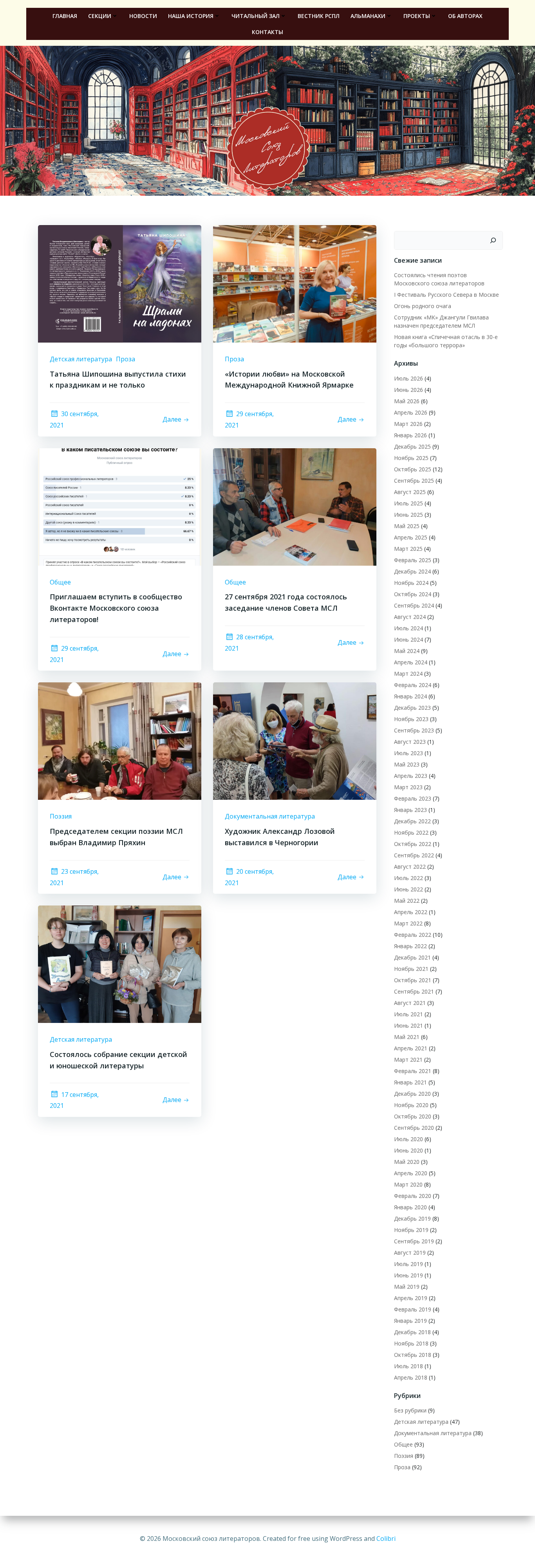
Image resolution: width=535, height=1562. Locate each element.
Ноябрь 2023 (411, 719)
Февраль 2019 (412, 1309)
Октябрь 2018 (412, 1354)
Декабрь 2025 (412, 446)
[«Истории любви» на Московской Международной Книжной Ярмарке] (294, 283)
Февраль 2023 (412, 798)
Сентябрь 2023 (414, 730)
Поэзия (61, 816)
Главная (64, 16)
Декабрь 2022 (412, 821)
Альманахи (368, 16)
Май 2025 (406, 526)
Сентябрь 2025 (414, 480)
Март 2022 (408, 923)
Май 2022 (406, 900)
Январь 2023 (410, 809)
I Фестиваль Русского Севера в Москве (446, 294)
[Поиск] (493, 240)
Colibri (386, 1538)
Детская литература (81, 359)
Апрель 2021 (410, 1048)
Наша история (190, 16)
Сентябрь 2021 (414, 991)
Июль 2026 (408, 378)
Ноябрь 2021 (411, 968)
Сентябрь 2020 (414, 1127)
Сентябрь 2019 (414, 1241)
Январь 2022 (410, 946)
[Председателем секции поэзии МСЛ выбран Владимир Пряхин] (119, 740)
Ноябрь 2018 (411, 1343)
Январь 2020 (410, 1207)
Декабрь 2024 (412, 571)
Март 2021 (408, 1059)
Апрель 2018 (410, 1377)
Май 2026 (406, 401)
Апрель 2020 (410, 1173)
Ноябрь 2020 (411, 1105)
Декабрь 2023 (412, 707)
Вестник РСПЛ (319, 16)
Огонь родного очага (422, 306)
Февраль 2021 (412, 1071)
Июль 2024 (408, 628)
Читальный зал (255, 16)
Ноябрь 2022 (411, 832)
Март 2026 (408, 423)
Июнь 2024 (408, 639)
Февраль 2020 (412, 1195)
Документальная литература (270, 816)
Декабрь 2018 (412, 1332)
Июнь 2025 (408, 514)
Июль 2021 (408, 1014)
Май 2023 (406, 764)
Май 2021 (406, 1037)
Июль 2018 (408, 1366)
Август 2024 (410, 616)
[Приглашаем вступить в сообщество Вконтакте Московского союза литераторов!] (119, 506)
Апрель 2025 (410, 537)
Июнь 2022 (408, 889)
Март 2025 (408, 548)
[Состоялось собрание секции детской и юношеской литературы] (119, 963)
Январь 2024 (410, 696)
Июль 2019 (408, 1264)
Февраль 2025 (412, 560)
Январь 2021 (410, 1082)
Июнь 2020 (408, 1150)
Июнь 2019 (408, 1275)
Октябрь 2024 (412, 594)
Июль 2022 (408, 878)
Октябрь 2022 (412, 844)
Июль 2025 (408, 503)
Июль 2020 (408, 1139)
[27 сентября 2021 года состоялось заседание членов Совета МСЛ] (294, 506)
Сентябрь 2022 (414, 855)
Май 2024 (406, 651)
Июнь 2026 (408, 389)
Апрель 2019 (410, 1298)
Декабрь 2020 (412, 1093)
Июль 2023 (408, 753)
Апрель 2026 (410, 412)
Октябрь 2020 (412, 1116)
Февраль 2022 (412, 934)
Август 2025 (410, 492)
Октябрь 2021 (412, 980)
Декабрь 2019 (412, 1218)
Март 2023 (408, 787)
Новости (143, 16)
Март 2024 (408, 673)
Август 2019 (410, 1252)
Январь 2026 (410, 435)
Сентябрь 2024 (414, 605)
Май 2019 (406, 1286)
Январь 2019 (410, 1320)
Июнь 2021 (408, 1025)
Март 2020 (408, 1184)
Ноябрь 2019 (411, 1230)
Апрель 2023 (410, 775)
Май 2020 (406, 1161)
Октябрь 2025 (412, 469)
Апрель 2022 (410, 912)
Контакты (267, 32)
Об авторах (465, 16)
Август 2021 (410, 1002)
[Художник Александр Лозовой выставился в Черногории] (294, 740)
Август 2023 (410, 741)
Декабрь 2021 (412, 957)
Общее (60, 582)
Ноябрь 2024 (411, 582)
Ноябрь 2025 (411, 458)
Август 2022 (410, 866)
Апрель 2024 (410, 662)
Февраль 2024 (412, 685)
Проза (125, 359)
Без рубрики (410, 1410)
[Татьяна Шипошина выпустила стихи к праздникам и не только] (119, 283)
